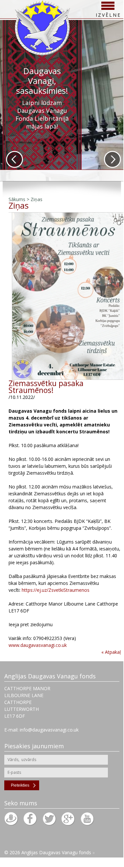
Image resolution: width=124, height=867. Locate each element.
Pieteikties (20, 785)
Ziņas (36, 199)
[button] (14, 159)
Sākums (17, 199)
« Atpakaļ (111, 652)
